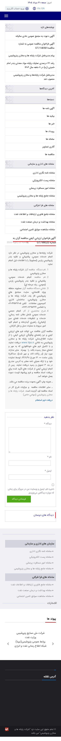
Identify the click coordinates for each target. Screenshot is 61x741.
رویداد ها (50, 131)
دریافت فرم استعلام (44, 400)
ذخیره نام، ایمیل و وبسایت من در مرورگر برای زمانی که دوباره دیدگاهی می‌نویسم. (31, 491)
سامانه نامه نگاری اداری (44, 173)
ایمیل (48, 471)
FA (38, 8)
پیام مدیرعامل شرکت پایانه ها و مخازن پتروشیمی (31, 56)
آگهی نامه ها (48, 108)
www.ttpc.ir (28, 343)
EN (43, 8)
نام (49, 457)
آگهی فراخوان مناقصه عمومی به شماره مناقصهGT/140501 (36, 46)
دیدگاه (48, 424)
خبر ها (51, 124)
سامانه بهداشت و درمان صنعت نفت (38, 222)
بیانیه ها (50, 116)
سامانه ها (50, 139)
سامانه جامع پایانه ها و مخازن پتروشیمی (36, 196)
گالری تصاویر (48, 147)
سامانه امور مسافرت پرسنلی (42, 188)
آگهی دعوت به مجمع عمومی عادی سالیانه (35, 36)
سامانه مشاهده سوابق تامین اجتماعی (37, 230)
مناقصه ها (49, 154)
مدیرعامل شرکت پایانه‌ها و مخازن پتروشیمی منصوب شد (33, 77)
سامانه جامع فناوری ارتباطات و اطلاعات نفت (34, 214)
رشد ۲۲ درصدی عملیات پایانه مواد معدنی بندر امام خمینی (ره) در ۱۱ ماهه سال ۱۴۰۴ (30, 65)
